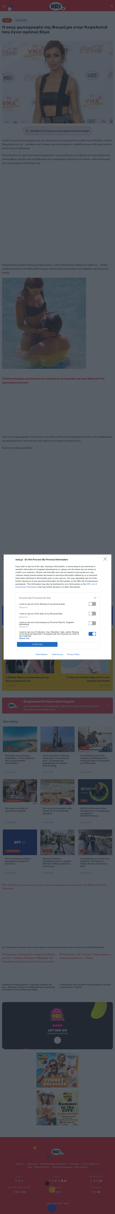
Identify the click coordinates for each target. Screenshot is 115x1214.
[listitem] (57, 597)
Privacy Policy (73, 654)
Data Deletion (42, 654)
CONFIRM (37, 644)
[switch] (92, 604)
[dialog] (57, 607)
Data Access (57, 654)
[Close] (106, 559)
